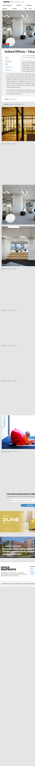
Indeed (7, 58)
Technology (8, 70)
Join (26, 8)
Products (29, 5)
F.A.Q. (31, 570)
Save (7, 44)
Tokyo (7, 67)
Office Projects (7, 5)
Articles (14, 8)
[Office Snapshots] (6, 2)
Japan (11, 67)
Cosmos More (26, 55)
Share (7, 46)
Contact (32, 574)
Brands (4, 8)
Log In (30, 8)
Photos (18, 5)
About (31, 568)
